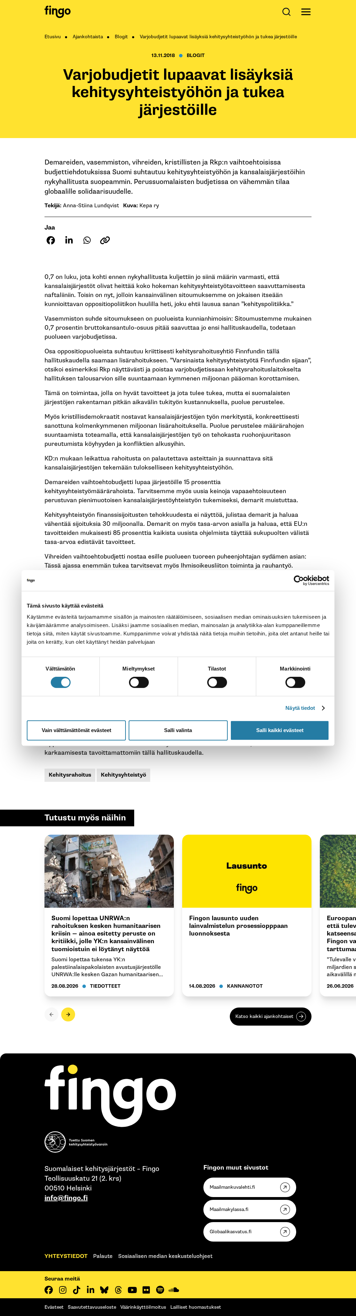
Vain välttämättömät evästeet (76, 730)
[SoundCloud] (174, 1290)
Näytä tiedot (300, 708)
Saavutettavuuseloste (92, 1307)
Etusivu (52, 36)
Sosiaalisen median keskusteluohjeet (165, 1256)
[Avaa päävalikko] (306, 11)
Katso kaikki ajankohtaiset (264, 1016)
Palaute (103, 1256)
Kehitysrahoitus (70, 775)
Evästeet (54, 1307)
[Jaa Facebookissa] (50, 240)
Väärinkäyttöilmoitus (143, 1307)
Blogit (121, 36)
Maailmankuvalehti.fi (232, 1187)
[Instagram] (62, 1290)
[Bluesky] (104, 1290)
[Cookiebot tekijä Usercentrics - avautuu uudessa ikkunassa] (298, 580)
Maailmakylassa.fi (229, 1209)
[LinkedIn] (90, 1290)
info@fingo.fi (66, 1198)
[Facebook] (48, 1290)
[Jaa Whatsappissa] (87, 240)
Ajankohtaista (88, 36)
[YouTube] (132, 1290)
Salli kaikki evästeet (280, 730)
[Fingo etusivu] (57, 12)
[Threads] (118, 1290)
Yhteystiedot (66, 1256)
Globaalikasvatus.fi (230, 1231)
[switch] (139, 682)
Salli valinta (178, 730)
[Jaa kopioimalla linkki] (105, 240)
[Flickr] (146, 1290)
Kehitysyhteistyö (123, 775)
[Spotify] (160, 1290)
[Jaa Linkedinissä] (69, 240)
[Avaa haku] (287, 11)
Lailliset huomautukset (195, 1307)
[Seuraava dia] (68, 1014)
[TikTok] (76, 1290)
